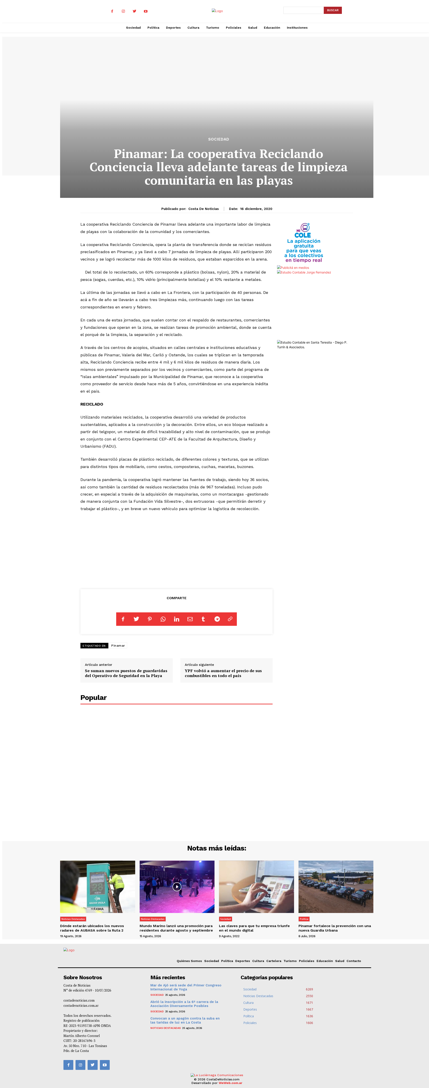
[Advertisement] (177, 549)
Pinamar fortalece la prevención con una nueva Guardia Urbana (335, 928)
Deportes (242, 961)
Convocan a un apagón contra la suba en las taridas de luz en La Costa (185, 1020)
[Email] (190, 619)
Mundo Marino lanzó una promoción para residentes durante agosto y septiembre (176, 928)
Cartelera (273, 961)
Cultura (258, 961)
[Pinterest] (149, 619)
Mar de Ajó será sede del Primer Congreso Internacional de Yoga (185, 987)
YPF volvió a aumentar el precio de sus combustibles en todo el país (223, 673)
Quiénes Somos (189, 961)
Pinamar (118, 645)
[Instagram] (123, 11)
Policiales (306, 961)
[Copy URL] (230, 619)
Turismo (290, 961)
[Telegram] (216, 619)
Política (304, 919)
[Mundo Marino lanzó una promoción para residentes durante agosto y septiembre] (177, 887)
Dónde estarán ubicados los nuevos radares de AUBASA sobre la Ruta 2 (92, 928)
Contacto (354, 961)
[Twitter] (134, 11)
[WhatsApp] (163, 619)
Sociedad (218, 139)
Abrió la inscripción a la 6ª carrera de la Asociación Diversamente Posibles (184, 1004)
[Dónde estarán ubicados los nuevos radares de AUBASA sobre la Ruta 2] (97, 887)
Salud (339, 961)
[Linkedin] (176, 619)
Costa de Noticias (203, 209)
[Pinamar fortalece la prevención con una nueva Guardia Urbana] (336, 887)
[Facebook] (112, 11)
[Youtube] (145, 11)
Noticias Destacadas (73, 919)
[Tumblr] (203, 619)
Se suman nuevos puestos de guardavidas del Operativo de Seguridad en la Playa (126, 673)
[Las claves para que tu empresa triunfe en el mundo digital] (256, 887)
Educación (325, 961)
